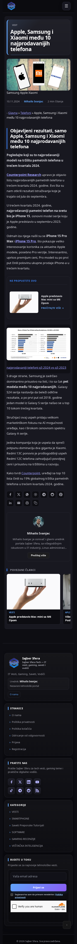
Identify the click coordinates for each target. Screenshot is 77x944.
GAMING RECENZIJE (23, 839)
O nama (14, 694)
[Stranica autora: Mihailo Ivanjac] (38, 521)
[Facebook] (11, 782)
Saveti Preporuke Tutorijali (28, 825)
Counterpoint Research (24, 175)
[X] (20, 782)
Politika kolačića (22, 728)
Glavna (13, 113)
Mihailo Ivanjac (33, 101)
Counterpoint (30, 473)
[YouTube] (37, 782)
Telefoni (25, 113)
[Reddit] (28, 790)
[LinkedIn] (28, 782)
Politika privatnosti (23, 722)
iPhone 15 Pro (25, 241)
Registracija (19, 749)
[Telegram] (20, 790)
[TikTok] (11, 790)
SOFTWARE (18, 832)
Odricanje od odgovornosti (28, 735)
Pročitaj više (38, 555)
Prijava (16, 742)
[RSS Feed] (37, 790)
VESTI (15, 811)
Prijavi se (38, 887)
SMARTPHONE (20, 818)
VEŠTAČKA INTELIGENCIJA (27, 845)
